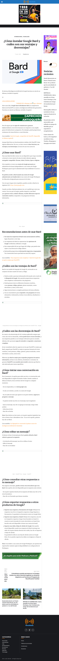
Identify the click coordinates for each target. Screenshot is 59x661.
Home (22, 640)
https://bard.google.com (17, 185)
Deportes (4, 650)
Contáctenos (24, 646)
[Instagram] (32, 629)
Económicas (5, 647)
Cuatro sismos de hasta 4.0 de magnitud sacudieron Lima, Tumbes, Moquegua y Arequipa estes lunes (50, 139)
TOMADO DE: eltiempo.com (24, 103)
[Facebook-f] (26, 629)
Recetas (4, 648)
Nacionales (4, 640)
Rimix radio (4, 658)
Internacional (18, 36)
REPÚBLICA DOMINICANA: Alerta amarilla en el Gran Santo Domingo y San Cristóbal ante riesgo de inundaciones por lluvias (32, 605)
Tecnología (26, 36)
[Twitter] (29, 629)
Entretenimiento (5, 645)
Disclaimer (23, 648)
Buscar (46, 61)
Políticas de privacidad (26, 643)
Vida (3, 644)
